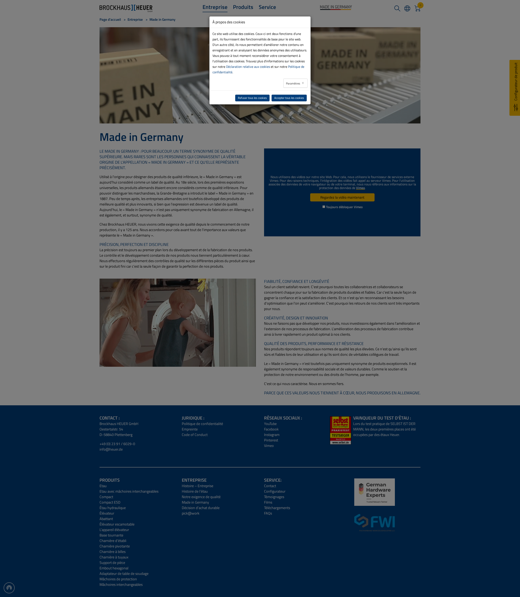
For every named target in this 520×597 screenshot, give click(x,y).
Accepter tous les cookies (289, 98)
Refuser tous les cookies (252, 98)
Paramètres (293, 83)
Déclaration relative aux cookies (248, 66)
